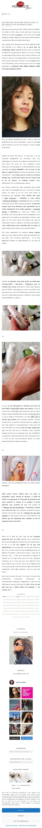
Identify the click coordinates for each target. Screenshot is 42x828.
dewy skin (21, 602)
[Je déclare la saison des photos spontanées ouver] (15, 729)
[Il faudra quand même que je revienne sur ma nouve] (27, 717)
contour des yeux (27, 599)
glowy (24, 605)
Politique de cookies (12, 825)
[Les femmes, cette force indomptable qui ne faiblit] (27, 692)
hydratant (31, 605)
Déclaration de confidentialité (27, 825)
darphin (14, 602)
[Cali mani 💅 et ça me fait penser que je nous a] (27, 729)
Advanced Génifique (10, 201)
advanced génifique (27, 596)
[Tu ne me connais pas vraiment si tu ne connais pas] (15, 717)
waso (28, 617)
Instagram (18, 35)
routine (28, 611)
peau (23, 611)
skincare (31, 614)
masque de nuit (32, 608)
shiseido (24, 614)
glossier (14, 605)
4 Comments (21, 594)
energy (28, 602)
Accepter (21, 810)
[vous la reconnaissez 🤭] (27, 705)
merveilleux (7, 611)
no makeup (17, 611)
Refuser (21, 816)
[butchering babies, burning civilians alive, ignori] (15, 705)
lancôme (14, 608)
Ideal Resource (10, 198)
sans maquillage (8, 614)
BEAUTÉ (9, 596)
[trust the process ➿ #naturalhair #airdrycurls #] (15, 692)
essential (35, 602)
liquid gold (22, 608)
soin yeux (21, 617)
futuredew (7, 605)
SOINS (14, 596)
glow (20, 605)
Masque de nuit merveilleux (14, 507)
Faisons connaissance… (21, 632)
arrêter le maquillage (13, 599)
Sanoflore (35, 611)
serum (17, 614)
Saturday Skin (35, 414)
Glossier (29, 284)
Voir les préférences (21, 821)
